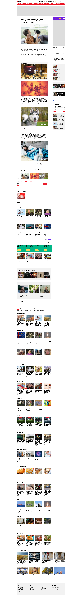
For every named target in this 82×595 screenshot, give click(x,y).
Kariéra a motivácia (22, 449)
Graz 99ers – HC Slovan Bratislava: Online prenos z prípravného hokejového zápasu (47, 425)
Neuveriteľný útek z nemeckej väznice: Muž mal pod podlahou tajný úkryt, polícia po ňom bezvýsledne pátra (29, 340)
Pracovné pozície (20, 243)
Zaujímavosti (37, 3)
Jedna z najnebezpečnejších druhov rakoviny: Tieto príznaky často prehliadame (28, 308)
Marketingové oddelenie (44, 591)
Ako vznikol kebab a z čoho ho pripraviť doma (47, 475)
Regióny (44, 326)
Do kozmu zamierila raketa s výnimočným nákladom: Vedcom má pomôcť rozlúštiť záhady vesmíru (47, 340)
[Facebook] (52, 586)
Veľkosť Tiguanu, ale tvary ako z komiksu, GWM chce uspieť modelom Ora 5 (20, 441)
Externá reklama (31, 588)
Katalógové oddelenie (43, 590)
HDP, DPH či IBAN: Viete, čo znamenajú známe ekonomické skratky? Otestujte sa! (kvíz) (47, 408)
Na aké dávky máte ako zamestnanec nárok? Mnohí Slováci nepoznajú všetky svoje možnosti (47, 459)
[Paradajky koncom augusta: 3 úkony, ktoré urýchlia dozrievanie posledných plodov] (47, 538)
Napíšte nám (19, 591)
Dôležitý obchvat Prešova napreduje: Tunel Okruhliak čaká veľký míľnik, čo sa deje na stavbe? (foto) (29, 408)
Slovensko (45, 427)
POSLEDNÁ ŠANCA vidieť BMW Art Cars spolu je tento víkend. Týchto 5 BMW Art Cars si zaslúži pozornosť (38, 442)
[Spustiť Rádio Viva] (58, 17)
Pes (25, 181)
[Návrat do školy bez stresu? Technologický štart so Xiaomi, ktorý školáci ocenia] (47, 386)
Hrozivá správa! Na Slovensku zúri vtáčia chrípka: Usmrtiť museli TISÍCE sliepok (20, 201)
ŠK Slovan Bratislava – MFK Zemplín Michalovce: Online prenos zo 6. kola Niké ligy (20, 425)
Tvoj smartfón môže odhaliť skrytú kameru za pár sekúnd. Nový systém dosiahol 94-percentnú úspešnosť (20, 492)
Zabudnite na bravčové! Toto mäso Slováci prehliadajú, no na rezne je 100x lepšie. (29, 476)
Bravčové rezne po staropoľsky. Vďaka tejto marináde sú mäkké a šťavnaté (20, 476)
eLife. (24, 104)
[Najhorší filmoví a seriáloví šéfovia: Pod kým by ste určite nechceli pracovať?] (30, 454)
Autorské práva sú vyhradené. (55, 588)
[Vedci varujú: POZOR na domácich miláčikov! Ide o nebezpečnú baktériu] (39, 369)
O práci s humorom (28, 461)
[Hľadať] (64, 4)
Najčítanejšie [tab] (56, 47)
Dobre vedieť (58, 65)
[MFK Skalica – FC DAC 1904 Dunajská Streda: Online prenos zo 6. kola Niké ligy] (30, 420)
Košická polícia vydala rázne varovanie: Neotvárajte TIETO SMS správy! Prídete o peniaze (61, 127)
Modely (44, 444)
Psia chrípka (33, 181)
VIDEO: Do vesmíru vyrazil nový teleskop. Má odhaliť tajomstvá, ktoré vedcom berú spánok (47, 509)
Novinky (17, 443)
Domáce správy (21, 313)
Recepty (17, 546)
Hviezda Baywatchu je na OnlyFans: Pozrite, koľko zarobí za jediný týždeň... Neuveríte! (47, 357)
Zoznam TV (20, 284)
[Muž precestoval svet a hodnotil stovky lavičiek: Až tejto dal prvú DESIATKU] (30, 369)
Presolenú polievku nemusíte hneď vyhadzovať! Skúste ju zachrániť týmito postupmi (20, 543)
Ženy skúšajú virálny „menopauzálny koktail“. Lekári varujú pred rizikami (47, 374)
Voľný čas (58, 3)
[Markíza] (53, 100)
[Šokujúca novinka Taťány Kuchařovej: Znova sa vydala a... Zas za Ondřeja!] (30, 352)
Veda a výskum (27, 494)
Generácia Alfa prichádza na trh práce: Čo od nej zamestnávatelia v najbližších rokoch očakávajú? (20, 459)
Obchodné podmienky (32, 589)
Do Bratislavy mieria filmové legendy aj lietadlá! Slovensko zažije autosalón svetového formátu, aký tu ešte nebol (47, 262)
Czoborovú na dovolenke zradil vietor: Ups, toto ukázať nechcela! (20, 357)
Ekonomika (42, 3)
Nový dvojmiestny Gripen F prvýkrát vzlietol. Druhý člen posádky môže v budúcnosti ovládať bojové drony (47, 492)
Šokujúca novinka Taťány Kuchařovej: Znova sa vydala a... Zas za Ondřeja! (29, 357)
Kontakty (42, 585)
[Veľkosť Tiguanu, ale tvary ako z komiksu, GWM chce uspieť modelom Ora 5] (21, 437)
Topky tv (50, 3)
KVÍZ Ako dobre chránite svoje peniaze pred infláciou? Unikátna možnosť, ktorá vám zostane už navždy (29, 262)
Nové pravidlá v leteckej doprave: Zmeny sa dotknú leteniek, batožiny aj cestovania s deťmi (38, 509)
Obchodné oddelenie (43, 589)
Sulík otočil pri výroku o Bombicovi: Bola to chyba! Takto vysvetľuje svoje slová (28, 303)
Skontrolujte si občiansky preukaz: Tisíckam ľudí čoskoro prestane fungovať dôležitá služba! (38, 408)
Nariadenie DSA (20, 592)
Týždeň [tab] (63, 47)
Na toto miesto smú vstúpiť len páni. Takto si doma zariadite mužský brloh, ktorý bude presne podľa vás (29, 527)
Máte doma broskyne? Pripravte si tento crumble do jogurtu (38, 476)
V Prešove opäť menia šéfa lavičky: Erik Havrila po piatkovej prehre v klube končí (38, 425)
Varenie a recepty (21, 467)
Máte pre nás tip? (43, 592)
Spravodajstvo (42, 587)
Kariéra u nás (19, 590)
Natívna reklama (31, 592)
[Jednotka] (53, 104)
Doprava (26, 443)
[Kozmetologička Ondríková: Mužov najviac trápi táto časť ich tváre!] (45, 289)
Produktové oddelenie (43, 588)
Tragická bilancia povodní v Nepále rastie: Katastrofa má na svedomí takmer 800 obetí (38, 340)
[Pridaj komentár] (18, 177)
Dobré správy (20, 381)
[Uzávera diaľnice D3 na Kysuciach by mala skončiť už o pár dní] (30, 437)
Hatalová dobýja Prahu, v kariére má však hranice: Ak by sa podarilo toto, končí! (38, 357)
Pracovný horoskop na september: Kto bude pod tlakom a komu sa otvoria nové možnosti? (38, 459)
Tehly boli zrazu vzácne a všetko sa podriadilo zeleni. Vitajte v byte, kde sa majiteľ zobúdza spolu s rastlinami (38, 527)
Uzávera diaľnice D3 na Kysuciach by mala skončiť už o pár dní (29, 441)
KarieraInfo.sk (36, 461)
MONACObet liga (36, 427)
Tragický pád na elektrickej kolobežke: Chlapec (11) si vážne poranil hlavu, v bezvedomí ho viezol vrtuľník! (38, 323)
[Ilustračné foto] (24, 176)
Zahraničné (23, 3)
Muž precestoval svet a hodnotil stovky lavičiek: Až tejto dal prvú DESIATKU (29, 374)
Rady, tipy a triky (45, 461)
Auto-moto (20, 432)
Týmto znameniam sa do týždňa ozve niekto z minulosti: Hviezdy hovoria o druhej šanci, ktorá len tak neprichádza (60, 94)
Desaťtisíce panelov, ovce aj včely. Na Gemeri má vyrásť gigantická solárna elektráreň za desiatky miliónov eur (20, 408)
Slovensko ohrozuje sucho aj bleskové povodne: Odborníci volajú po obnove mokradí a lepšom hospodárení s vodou (47, 323)
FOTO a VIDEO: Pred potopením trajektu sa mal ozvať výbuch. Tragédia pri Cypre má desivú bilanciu (20, 509)
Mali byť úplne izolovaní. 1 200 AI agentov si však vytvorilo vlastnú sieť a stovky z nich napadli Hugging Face (38, 492)
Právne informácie (20, 587)
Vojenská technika (45, 495)
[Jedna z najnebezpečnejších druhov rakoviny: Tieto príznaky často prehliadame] (21, 369)
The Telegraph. (34, 60)
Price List (31, 591)
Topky (25, 17)
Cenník (30, 590)
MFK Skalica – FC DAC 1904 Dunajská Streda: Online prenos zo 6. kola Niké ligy (29, 425)
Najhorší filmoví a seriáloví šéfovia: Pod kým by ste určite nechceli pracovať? (29, 459)
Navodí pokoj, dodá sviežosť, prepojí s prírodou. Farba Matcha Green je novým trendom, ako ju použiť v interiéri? (20, 527)
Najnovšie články (20, 301)
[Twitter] (56, 586)
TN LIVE (18, 499)
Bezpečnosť (18, 495)
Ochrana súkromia (20, 588)
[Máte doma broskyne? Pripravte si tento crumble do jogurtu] (39, 471)
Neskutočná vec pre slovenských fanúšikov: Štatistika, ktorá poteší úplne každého (20, 261)
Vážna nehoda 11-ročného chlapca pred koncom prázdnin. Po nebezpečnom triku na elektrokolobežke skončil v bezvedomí (29, 509)
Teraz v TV (55, 98)
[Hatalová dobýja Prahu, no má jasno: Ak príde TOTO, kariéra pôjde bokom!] (23, 289)
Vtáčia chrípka (28, 181)
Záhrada (44, 545)
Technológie (20, 482)
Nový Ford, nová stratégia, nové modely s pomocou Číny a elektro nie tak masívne (47, 442)
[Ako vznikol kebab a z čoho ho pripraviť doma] (47, 471)
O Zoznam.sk (20, 585)
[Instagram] (54, 586)
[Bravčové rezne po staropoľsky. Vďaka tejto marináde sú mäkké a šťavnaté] (21, 471)
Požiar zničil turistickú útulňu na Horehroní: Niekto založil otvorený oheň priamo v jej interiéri (31, 310)
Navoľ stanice (54, 111)
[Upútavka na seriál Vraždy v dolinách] (34, 289)
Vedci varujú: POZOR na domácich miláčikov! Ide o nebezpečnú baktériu (38, 373)
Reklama (31, 585)
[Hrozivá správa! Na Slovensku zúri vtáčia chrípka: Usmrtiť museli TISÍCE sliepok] (21, 196)
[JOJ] (53, 102)
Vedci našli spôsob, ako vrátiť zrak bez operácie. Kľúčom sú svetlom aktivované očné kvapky (29, 492)
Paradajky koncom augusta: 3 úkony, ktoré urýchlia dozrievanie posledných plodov (47, 543)
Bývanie (19, 517)
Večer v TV (60, 98)
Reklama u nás (31, 587)
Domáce (18, 3)
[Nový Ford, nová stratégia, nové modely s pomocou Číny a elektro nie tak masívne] (47, 437)
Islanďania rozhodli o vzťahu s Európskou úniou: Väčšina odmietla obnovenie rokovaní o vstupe (20, 340)
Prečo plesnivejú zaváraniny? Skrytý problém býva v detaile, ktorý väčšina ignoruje (38, 543)
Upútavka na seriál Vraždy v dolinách (34, 294)
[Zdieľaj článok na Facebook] (18, 180)
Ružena (50, 1)
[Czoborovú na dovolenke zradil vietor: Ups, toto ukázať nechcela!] (21, 352)
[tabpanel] (59, 56)
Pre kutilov (20, 533)
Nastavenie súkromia (20, 589)
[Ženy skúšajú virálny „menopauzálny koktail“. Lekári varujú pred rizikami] (47, 369)
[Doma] (53, 106)
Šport (33, 3)
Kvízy (46, 3)
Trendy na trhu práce (19, 462)
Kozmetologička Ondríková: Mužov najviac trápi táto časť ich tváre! (45, 295)
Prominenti (28, 3)
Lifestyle (54, 3)
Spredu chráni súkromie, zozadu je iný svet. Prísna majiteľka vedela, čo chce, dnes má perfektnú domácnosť (47, 527)
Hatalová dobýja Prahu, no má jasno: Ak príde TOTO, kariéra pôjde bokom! (22, 295)
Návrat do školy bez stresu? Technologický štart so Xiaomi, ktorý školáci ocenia (47, 391)
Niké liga (27, 427)
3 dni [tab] (60, 47)
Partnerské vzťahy (59, 92)
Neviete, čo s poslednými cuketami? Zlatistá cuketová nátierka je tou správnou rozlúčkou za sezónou (29, 543)
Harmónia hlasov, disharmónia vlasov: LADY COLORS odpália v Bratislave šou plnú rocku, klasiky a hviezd (38, 262)
